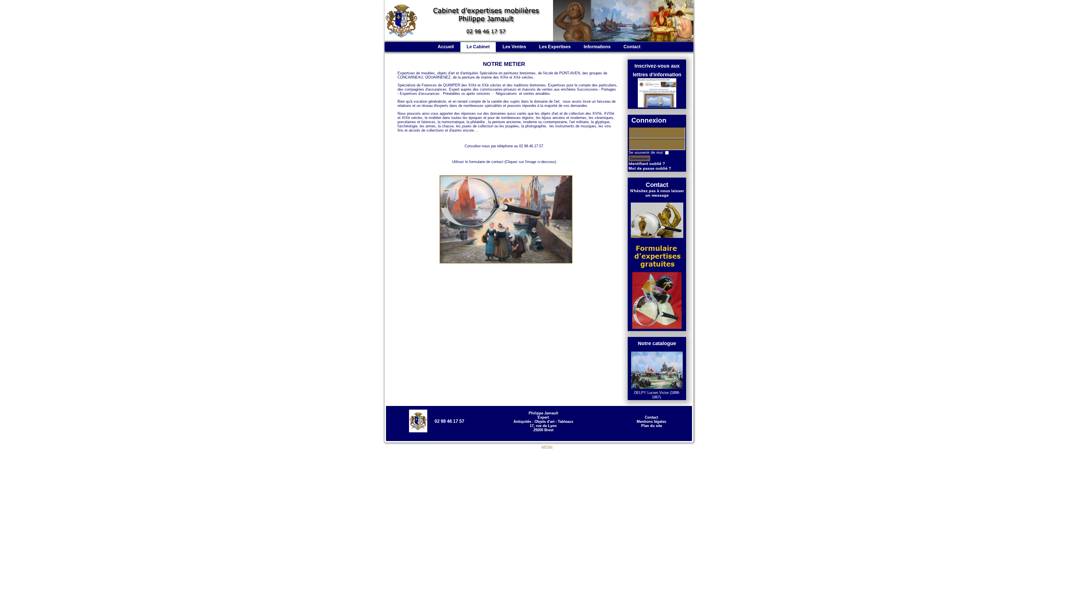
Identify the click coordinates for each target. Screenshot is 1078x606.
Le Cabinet (478, 46)
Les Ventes (514, 46)
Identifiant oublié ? (647, 163)
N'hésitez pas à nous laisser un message (657, 193)
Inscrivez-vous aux (657, 66)
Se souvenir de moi (646, 152)
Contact (631, 46)
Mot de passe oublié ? (650, 168)
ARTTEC (547, 446)
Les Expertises (555, 46)
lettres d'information (657, 74)
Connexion (639, 158)
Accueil (446, 46)
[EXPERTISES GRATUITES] (504, 262)
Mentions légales (651, 421)
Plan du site (651, 426)
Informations (597, 46)
